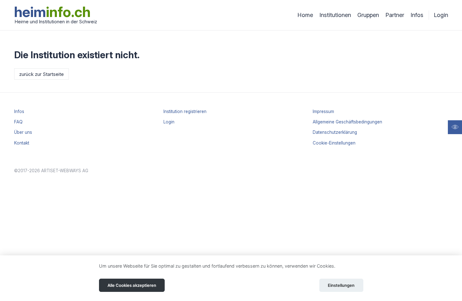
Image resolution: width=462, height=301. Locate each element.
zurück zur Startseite (41, 74)
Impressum (323, 111)
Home (305, 15)
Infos (416, 15)
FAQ (18, 121)
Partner (394, 15)
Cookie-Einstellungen (334, 142)
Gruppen (368, 15)
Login (441, 15)
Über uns (23, 132)
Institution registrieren (184, 111)
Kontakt (21, 142)
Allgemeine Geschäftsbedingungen (347, 121)
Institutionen (335, 15)
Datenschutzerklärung (335, 132)
